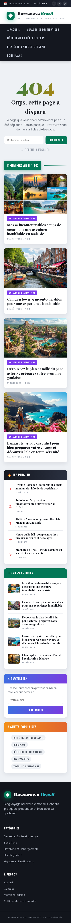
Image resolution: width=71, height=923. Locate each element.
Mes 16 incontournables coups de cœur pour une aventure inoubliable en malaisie (34, 229)
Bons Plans (14, 55)
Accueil (8, 882)
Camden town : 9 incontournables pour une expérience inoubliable (34, 301)
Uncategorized (21, 759)
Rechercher (56, 140)
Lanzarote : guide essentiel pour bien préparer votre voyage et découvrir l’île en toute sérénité (33, 447)
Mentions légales (14, 895)
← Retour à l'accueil (35, 150)
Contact (9, 888)
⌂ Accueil (13, 29)
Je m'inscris (35, 710)
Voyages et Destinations (43, 29)
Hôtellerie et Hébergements (26, 38)
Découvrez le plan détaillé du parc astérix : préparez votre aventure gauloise (35, 373)
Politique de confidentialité (20, 901)
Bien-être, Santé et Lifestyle (26, 47)
